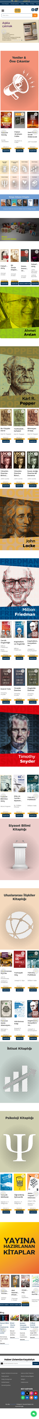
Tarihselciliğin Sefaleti (19, 430)
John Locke (5, 479)
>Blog (26, 4)
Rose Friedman (4, 650)
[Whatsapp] (23, 1397)
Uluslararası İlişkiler (6, 972)
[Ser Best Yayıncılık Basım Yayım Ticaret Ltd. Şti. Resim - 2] (14, 167)
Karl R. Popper (6, 434)
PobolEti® (13, 1404)
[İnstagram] (31, 1393)
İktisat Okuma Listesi (12, 1325)
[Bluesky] (36, 1397)
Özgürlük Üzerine (31, 689)
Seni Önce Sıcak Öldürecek (32, 134)
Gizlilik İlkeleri (5, 1382)
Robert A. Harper (31, 1204)
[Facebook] (23, 1393)
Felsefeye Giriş (4, 267)
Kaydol (36, 1363)
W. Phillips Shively (17, 806)
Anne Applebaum (25, 1296)
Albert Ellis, (32, 1201)
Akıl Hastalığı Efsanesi (15, 1292)
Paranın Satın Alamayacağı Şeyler (6, 1023)
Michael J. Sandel (4, 1030)
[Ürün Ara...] (35, 15)
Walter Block (3, 1298)
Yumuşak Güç (18, 974)
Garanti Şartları (6, 1385)
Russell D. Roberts (17, 1029)
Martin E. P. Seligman (5, 1202)
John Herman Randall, (34, 271)
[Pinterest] (36, 1393)
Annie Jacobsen (5, 141)
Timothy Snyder (4, 693)
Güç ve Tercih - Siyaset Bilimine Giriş (17, 798)
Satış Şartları (5, 1376)
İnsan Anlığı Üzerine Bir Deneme (32, 473)
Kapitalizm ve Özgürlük (19, 643)
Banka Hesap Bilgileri (27, 1376)
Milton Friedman (17, 649)
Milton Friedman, (4, 646)
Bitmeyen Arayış (32, 429)
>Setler (22, 4)
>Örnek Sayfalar (14, 4)
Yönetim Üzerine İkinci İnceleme (18, 473)
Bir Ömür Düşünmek (14, 267)
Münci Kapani (5, 806)
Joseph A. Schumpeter (32, 650)
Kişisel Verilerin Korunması (9, 1373)
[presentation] (4, 31)
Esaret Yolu (6, 689)
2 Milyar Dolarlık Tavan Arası (34, 1325)
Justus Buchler (34, 276)
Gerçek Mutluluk (5, 1196)
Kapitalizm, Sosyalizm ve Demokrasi (32, 643)
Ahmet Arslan (3, 274)
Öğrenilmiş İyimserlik (19, 1196)
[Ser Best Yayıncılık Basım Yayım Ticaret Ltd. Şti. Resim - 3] (24, 167)
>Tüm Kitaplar (5, 4)
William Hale (31, 806)
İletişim (23, 1379)
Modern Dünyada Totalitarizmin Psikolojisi (24, 1326)
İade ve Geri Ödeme (27, 1373)
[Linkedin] (27, 1397)
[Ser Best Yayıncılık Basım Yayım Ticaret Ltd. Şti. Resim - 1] (19, 81)
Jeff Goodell (32, 142)
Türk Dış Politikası (31, 798)
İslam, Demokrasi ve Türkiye (25, 268)
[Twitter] (27, 1393)
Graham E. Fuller (18, 141)
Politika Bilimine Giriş (4, 799)
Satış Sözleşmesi (6, 1379)
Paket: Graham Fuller (18, 134)
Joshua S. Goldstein (4, 981)
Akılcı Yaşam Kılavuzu (31, 1195)
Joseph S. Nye (19, 981)
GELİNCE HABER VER (24, 283)
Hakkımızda (24, 1382)
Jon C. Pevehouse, (5, 978)
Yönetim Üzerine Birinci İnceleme (5, 473)
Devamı (2, 1343)
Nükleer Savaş (4, 133)
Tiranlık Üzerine (17, 689)
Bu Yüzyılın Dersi (5, 429)
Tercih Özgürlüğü (5, 641)
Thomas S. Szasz (14, 1299)
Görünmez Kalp (19, 1022)
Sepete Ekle (6, 150)
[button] (15, 40)
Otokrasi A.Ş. (25, 1291)
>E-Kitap (32, 4)
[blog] (31, 1397)
